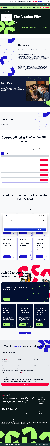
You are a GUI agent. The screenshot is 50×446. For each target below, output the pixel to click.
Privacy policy (38, 444)
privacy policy (5, 377)
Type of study (36, 359)
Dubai (26, 404)
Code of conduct (41, 401)
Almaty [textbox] (19, 374)
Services (21, 7)
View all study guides (24, 333)
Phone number (36, 355)
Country (3, 372)
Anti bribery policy (41, 399)
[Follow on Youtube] (12, 409)
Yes (35, 1)
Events (34, 7)
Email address (4, 359)
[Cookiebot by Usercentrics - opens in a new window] (39, 215)
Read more (6, 299)
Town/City (20, 372)
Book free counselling (44, 7)
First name (4, 355)
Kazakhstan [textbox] (4, 374)
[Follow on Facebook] (8, 409)
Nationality (20, 359)
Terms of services (31, 444)
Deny (11, 229)
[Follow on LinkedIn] (4, 409)
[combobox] (35, 357)
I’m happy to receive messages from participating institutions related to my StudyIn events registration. (19, 381)
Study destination (37, 363)
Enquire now (43, 159)
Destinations (12, 7)
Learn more (6, 232)
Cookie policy (45, 444)
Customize (24, 229)
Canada (26, 402)
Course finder (17, 7)
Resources (30, 7)
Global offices (40, 397)
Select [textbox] (19, 361)
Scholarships (33, 405)
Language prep (26, 7)
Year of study (4, 363)
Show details (42, 226)
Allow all (39, 229)
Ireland (26, 406)
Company (37, 7)
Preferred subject (21, 363)
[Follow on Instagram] (16, 409)
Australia (26, 400)
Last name (20, 355)
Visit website (25, 30)
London (16, 30)
